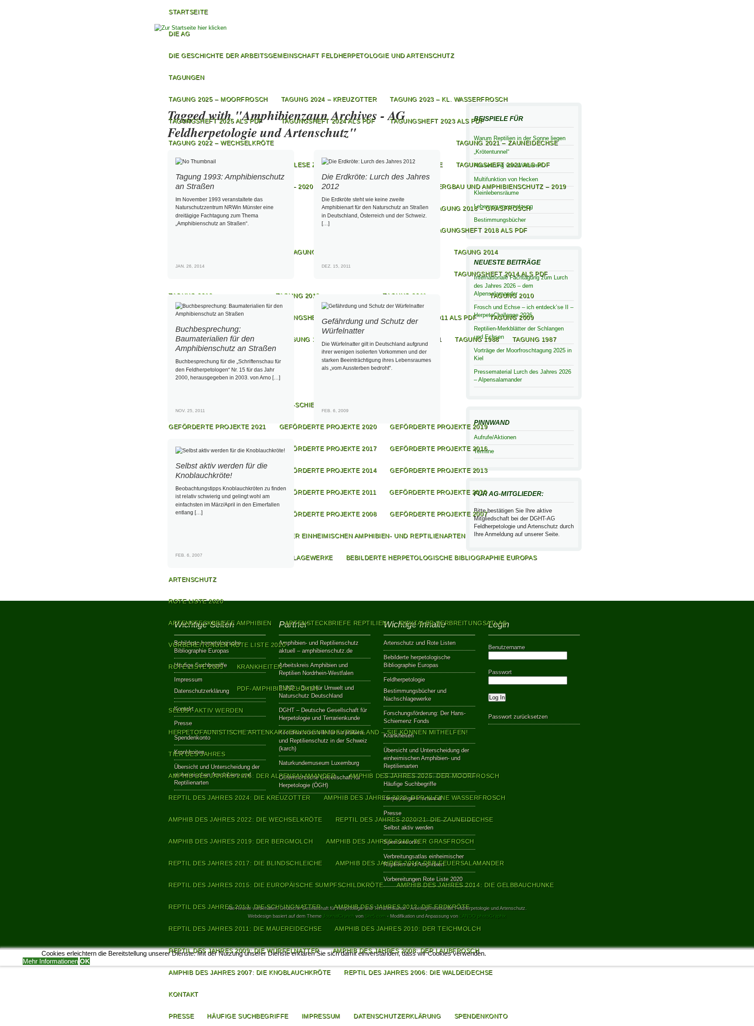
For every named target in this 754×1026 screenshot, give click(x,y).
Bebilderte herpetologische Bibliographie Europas (441, 557)
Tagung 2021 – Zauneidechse (507, 142)
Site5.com (375, 916)
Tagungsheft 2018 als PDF (480, 230)
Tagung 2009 (512, 317)
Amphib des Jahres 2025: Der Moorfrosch (424, 775)
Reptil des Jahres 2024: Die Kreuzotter (239, 797)
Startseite (188, 11)
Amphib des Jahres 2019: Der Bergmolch (240, 841)
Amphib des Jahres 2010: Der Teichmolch (408, 928)
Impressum (321, 1015)
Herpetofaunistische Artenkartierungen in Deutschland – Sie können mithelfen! (318, 732)
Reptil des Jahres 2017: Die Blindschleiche (245, 863)
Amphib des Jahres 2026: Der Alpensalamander (252, 775)
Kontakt (183, 994)
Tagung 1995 (305, 339)
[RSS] (572, 54)
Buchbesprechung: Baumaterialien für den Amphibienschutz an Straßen (225, 338)
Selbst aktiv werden (205, 710)
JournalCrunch (338, 916)
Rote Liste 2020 (196, 601)
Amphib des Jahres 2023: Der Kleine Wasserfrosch (415, 797)
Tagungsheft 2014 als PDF (501, 273)
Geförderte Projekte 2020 (328, 426)
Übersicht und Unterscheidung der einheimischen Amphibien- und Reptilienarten (316, 535)
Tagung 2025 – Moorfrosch (218, 99)
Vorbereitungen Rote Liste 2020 (227, 644)
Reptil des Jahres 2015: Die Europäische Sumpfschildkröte (276, 884)
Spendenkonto (481, 1015)
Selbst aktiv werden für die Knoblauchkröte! (221, 470)
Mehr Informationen (50, 961)
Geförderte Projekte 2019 (438, 426)
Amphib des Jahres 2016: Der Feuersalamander (420, 863)
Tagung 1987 (534, 339)
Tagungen (186, 77)
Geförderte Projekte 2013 (438, 470)
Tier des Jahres (197, 754)
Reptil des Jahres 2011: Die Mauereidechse (245, 928)
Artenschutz (192, 579)
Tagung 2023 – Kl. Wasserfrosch (448, 99)
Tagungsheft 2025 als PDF (215, 120)
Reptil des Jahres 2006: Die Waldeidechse (418, 972)
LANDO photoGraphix (482, 916)
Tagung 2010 (512, 295)
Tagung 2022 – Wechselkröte (221, 142)
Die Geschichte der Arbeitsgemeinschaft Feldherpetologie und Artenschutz (311, 55)
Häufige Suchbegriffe (247, 1015)
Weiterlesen (275, 273)
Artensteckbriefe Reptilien (336, 623)
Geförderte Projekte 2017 (328, 448)
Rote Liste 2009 (196, 666)
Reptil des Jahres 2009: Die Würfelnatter (243, 950)
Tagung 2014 (476, 251)
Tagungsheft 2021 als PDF (503, 164)
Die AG (179, 33)
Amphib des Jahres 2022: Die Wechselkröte (245, 819)
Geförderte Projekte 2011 (328, 492)
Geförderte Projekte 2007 (438, 513)
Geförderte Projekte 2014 (328, 470)
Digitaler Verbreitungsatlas (453, 623)
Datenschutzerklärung (397, 1015)
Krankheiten (259, 666)
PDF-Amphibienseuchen (278, 688)
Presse (181, 1015)
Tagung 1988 (477, 339)
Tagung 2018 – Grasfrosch (482, 208)
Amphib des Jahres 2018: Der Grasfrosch (400, 841)
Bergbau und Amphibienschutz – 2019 (499, 186)
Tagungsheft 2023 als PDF (437, 120)
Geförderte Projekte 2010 (438, 492)
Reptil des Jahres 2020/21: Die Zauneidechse (415, 819)
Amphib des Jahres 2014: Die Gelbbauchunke (475, 884)
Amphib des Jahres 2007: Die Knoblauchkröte (249, 972)
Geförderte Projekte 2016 (438, 448)
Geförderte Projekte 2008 (328, 513)
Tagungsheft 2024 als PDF (328, 120)
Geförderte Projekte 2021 (217, 426)
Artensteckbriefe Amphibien (220, 623)
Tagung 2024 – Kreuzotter (329, 99)
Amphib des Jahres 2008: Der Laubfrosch (406, 950)
